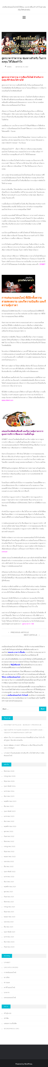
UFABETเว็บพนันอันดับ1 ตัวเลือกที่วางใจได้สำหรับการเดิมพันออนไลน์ (24, 754)
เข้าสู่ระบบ (7, 1013)
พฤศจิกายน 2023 (10, 801)
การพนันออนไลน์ (10, 972)
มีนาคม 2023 (9, 806)
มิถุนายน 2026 (9, 781)
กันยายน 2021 (9, 897)
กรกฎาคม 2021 (9, 907)
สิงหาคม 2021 (9, 902)
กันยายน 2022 (9, 836)
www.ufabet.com (7, 400)
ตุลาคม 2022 (8, 831)
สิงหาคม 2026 (9, 771)
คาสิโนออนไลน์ (9, 987)
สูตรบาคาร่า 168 (28, 624)
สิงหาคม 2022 (9, 841)
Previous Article (19, 632)
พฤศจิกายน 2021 (10, 886)
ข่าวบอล (7, 982)
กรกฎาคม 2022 (9, 846)
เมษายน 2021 (9, 922)
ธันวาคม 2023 (9, 796)
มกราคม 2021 (9, 937)
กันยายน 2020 (9, 947)
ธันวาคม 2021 (9, 881)
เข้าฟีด (6, 1018)
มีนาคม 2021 (8, 927)
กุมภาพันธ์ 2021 (9, 932)
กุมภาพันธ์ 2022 (10, 871)
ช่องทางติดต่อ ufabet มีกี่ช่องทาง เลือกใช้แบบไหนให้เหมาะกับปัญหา (23, 746)
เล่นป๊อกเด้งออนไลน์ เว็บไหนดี (17, 695)
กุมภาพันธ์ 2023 (10, 811)
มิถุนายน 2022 (9, 851)
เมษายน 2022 (9, 861)
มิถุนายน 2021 (9, 912)
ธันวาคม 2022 (9, 821)
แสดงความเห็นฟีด (10, 1023)
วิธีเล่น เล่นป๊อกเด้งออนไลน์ (11, 677)
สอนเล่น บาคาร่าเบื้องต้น (16, 652)
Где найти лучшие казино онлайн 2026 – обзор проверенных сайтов (24, 731)
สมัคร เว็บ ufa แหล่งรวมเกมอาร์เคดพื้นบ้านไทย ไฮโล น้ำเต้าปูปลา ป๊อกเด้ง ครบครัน (24, 739)
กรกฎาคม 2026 (9, 776)
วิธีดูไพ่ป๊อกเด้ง (15, 664)
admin (9, 67)
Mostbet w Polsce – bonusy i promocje (22, 725)
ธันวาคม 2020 (9, 942)
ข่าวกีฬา (7, 977)
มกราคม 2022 (9, 876)
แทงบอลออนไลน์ (10, 997)
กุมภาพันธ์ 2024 (10, 786)
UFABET (42, 264)
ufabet (7, 962)
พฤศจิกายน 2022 (10, 826)
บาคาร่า (7, 992)
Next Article (31, 635)
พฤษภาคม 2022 (10, 856)
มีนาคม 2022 (9, 866)
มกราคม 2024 (9, 791)
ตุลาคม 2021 (8, 891)
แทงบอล (4, 551)
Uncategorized (11, 967)
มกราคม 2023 (9, 816)
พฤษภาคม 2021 (9, 917)
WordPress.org (11, 1028)
